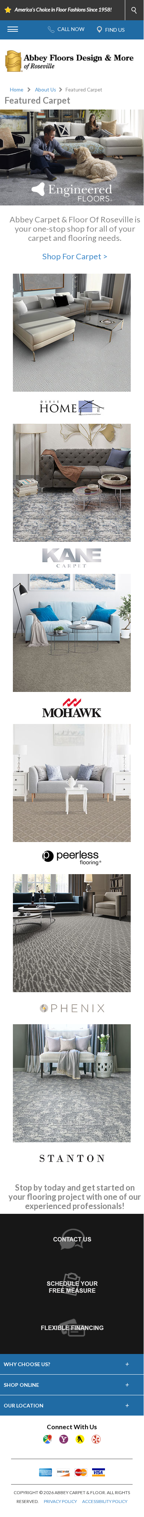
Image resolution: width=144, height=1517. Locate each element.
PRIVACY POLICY (60, 1501)
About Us (45, 90)
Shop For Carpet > (75, 256)
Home (16, 90)
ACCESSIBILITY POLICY (104, 1501)
